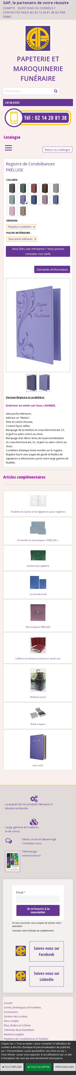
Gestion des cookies (15, 1016)
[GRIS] (56, 188)
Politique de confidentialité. (41, 930)
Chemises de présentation (19, 1030)
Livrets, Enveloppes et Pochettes (22, 1007)
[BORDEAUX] (34, 188)
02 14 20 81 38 (44, 12)
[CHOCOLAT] (45, 188)
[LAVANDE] (23, 200)
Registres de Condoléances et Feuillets (26, 1039)
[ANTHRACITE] (12, 188)
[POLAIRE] (56, 200)
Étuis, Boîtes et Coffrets (17, 1025)
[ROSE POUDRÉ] (12, 211)
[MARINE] (34, 200)
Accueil (8, 1003)
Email (19, 892)
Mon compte (11, 1021)
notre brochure (31, 855)
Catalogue (12, 102)
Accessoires (11, 1012)
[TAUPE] (23, 211)
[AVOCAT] (23, 188)
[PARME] (45, 200)
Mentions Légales (14, 1034)
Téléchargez (29, 851)
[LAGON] (12, 200)
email (7, 17)
